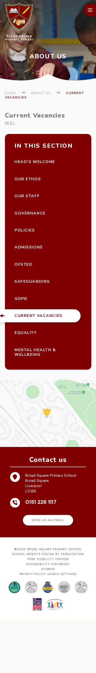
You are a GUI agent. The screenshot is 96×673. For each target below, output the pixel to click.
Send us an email (48, 520)
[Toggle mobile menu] (90, 10)
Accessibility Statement (48, 564)
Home (10, 93)
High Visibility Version (48, 559)
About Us (41, 93)
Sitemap (48, 569)
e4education (72, 554)
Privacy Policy (32, 574)
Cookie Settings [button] (62, 574)
